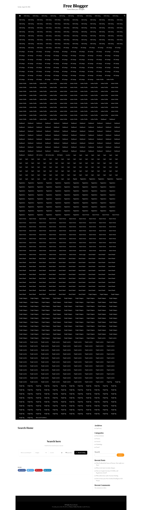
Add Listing (26, 16)
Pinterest (39, 470)
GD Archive (39, 155)
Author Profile (99, 79)
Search (97, 452)
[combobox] (40, 452)
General (98, 441)
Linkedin (47, 470)
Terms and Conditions (41, 417)
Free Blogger (75, 6)
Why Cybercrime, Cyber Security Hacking (107, 475)
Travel (97, 447)
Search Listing (81, 452)
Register (75, 179)
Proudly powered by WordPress (60, 507)
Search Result (92, 254)
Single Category (93, 294)
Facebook (22, 470)
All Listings (66, 47)
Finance (98, 438)
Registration (83, 179)
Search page (82, 254)
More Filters (69, 452)
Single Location (102, 338)
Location (68, 155)
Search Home (85, 215)
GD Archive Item (50, 155)
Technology (99, 444)
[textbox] (37, 453)
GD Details (60, 155)
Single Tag (109, 382)
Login (74, 155)
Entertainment (100, 436)
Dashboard (103, 119)
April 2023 (98, 428)
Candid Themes (86, 507)
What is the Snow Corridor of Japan (105, 468)
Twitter (31, 470)
